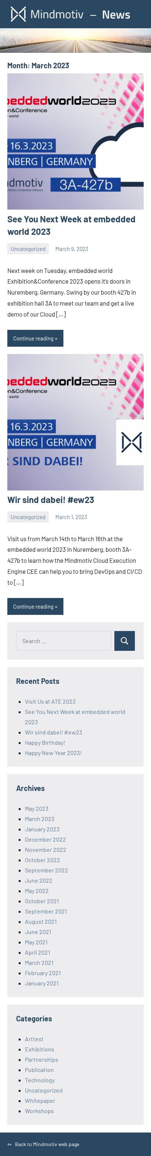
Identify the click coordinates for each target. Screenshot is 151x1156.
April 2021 (37, 952)
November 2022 (45, 849)
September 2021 (46, 911)
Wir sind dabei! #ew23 (50, 499)
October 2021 (42, 900)
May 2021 (36, 941)
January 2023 (42, 828)
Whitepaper (40, 1100)
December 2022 (45, 839)
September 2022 (46, 870)
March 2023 (39, 818)
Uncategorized (28, 248)
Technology (40, 1079)
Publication (39, 1069)
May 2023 (36, 808)
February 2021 (43, 972)
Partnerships (41, 1059)
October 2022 (42, 859)
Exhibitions (39, 1049)
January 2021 (42, 983)
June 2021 (38, 931)
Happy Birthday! (45, 742)
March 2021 (39, 962)
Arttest (34, 1038)
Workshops (39, 1110)
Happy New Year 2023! (53, 752)
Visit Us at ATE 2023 (50, 701)
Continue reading (33, 338)
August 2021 (41, 921)
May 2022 (37, 890)
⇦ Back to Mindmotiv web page (43, 1144)
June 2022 (38, 880)
